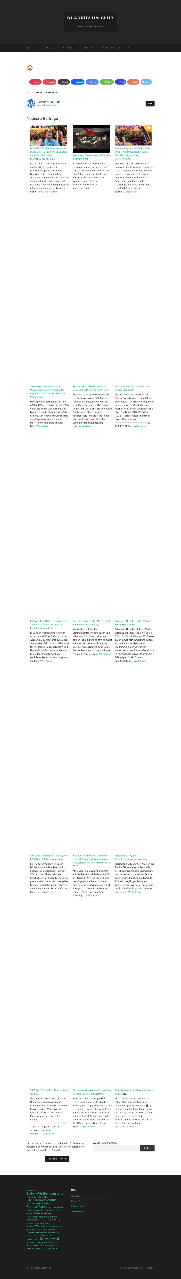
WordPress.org (77, 1211)
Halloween (42, 1220)
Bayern (60, 1194)
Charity (46, 1197)
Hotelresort (29, 1223)
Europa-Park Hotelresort (55, 1207)
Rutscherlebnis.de (32, 1239)
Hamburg (51, 1220)
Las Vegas (44, 1223)
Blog (35, 48)
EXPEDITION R (54, 1210)
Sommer (50, 1242)
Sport (56, 1242)
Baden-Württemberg (41, 1193)
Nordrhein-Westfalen (47, 1229)
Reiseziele (50, 48)
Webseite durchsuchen (105, 1143)
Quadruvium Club (90, 18)
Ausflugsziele (89, 48)
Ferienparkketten (43, 1213)
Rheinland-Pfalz (31, 1236)
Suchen (147, 1148)
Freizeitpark (50, 1217)
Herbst (59, 1220)
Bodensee (29, 1197)
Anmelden (75, 1196)
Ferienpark (29, 1213)
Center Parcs (38, 1197)
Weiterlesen (50, 192)
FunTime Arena (32, 1220)
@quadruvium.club (47, 105)
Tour (60, 1245)
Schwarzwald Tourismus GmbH (36, 1242)
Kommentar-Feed (78, 1206)
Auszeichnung (31, 1190)
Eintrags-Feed (77, 1201)
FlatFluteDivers (34, 1217)
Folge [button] (150, 103)
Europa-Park (35, 1206)
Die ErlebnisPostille (41, 1200)
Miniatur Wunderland (36, 1226)
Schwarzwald (49, 1238)
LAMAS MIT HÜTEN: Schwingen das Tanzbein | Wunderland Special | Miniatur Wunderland (49, 624)
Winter (55, 1248)
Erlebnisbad (43, 1203)
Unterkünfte (68, 48)
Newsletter (108, 48)
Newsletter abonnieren (57, 1159)
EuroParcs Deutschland (33, 1210)
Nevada (59, 1226)
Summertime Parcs (36, 1245)
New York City (32, 1229)
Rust (50, 1235)
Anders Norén (138, 1268)
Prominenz (30, 1232)
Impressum (124, 48)
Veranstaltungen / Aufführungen (38, 1248)
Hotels (36, 1223)
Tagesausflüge (52, 1245)
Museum (52, 1226)
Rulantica (42, 1236)
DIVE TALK (31, 1204)
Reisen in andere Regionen (47, 1232)
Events (44, 1210)
